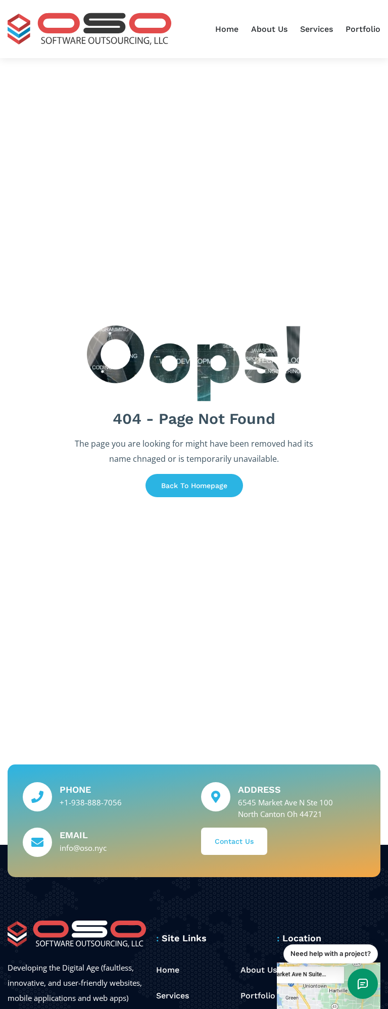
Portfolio (363, 29)
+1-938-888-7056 (91, 802)
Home (226, 29)
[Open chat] (363, 984)
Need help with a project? (330, 953)
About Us (269, 29)
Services (316, 29)
